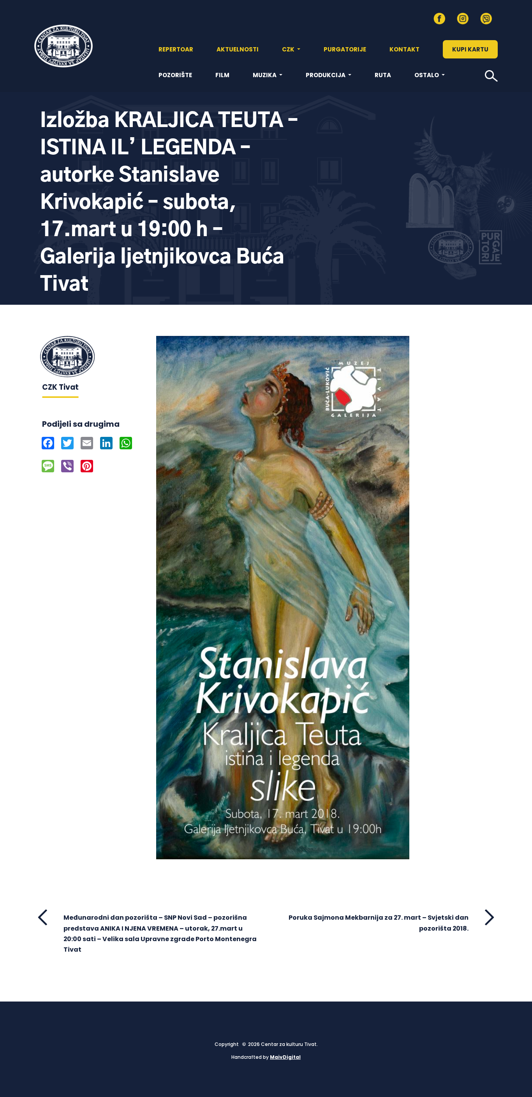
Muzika (265, 75)
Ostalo (427, 75)
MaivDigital (285, 1057)
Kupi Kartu (470, 49)
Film (222, 75)
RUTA (383, 75)
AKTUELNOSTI (238, 49)
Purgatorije (345, 49)
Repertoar (176, 49)
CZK (289, 49)
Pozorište (175, 75)
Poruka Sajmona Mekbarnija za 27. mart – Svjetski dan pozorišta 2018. (379, 923)
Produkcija (326, 75)
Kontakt (404, 49)
